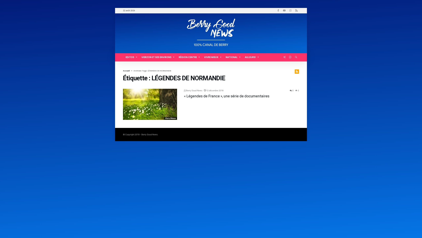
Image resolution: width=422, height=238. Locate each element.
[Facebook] (278, 10)
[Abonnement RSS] (297, 71)
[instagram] (290, 10)
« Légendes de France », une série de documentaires (226, 96)
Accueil (126, 70)
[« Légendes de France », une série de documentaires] (150, 104)
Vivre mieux (170, 118)
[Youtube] (284, 10)
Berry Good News (194, 90)
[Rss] (296, 10)
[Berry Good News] (211, 18)
